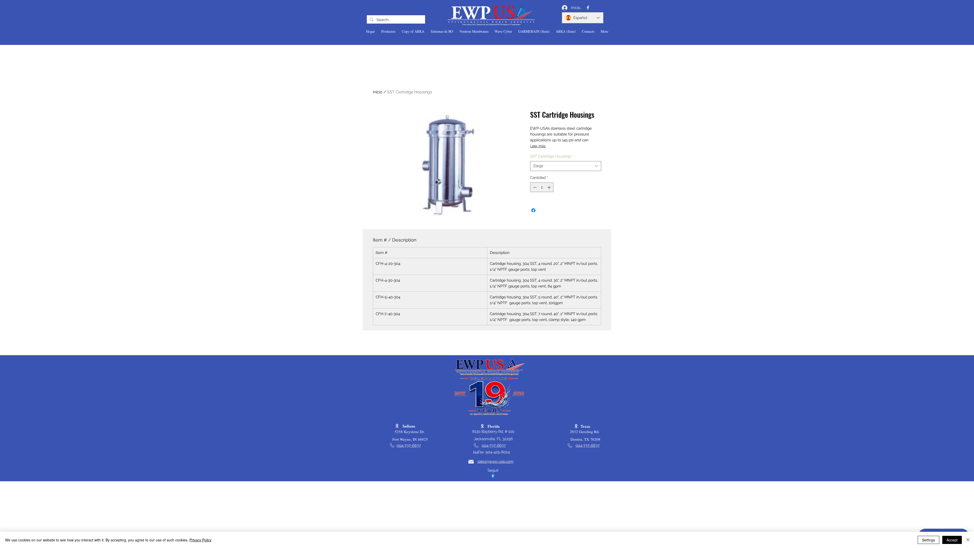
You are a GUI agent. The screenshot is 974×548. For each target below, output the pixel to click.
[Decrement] (534, 187)
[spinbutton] (542, 187)
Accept (952, 539)
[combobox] (565, 166)
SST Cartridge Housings (551, 156)
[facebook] (587, 7)
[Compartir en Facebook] (533, 210)
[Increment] (549, 187)
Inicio (377, 92)
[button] (388, 31)
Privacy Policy (200, 539)
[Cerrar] (968, 540)
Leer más (538, 146)
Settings (928, 539)
